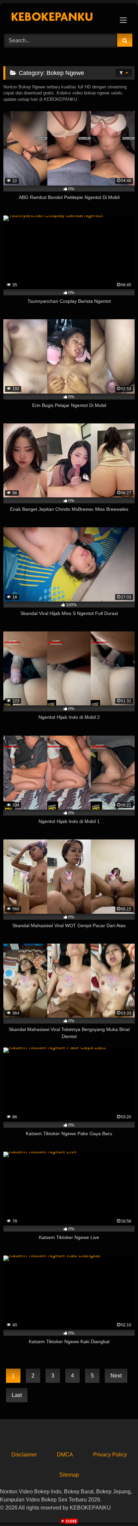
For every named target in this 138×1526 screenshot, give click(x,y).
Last (17, 1395)
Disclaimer (24, 1454)
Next (116, 1375)
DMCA (65, 1454)
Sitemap (69, 1475)
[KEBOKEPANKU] (56, 17)
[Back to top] (117, 1506)
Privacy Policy (110, 1454)
